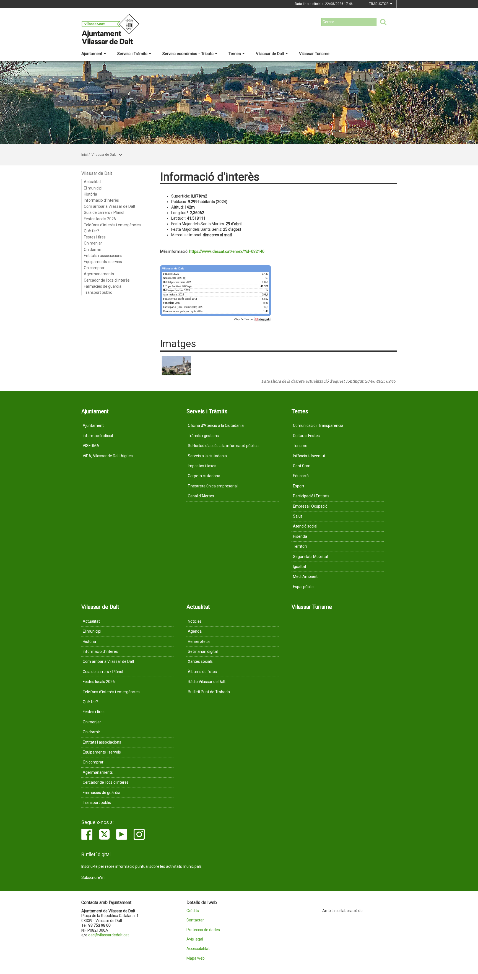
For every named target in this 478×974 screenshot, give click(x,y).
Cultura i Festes (306, 435)
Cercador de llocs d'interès (107, 280)
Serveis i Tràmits (132, 53)
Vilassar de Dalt (270, 53)
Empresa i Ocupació (310, 506)
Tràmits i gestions (203, 435)
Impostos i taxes (202, 466)
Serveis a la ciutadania (207, 456)
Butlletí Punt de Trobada (209, 692)
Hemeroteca (199, 641)
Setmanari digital (203, 651)
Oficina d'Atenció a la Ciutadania (216, 425)
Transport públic (98, 292)
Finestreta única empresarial (213, 486)
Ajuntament (91, 53)
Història (90, 194)
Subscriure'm (93, 877)
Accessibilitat (198, 949)
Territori (300, 546)
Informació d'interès (101, 200)
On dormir (92, 249)
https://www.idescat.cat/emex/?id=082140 (226, 251)
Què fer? (91, 231)
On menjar (93, 243)
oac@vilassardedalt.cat (108, 935)
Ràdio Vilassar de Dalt (206, 681)
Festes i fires (95, 237)
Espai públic (303, 587)
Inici (84, 155)
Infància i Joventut (309, 456)
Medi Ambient (305, 576)
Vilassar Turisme (314, 53)
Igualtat (299, 566)
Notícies (195, 621)
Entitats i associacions (103, 255)
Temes (234, 53)
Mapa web (195, 958)
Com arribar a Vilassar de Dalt (109, 206)
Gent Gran (301, 466)
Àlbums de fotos (202, 671)
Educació (301, 476)
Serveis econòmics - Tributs (188, 53)
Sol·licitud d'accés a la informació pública (223, 445)
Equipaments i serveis (103, 261)
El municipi (93, 188)
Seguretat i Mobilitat (310, 556)
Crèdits (192, 911)
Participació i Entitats (311, 496)
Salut (297, 516)
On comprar (94, 268)
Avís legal (194, 939)
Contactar (195, 920)
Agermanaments (99, 274)
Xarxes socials (200, 661)
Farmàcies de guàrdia (102, 286)
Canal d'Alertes (201, 496)
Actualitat (92, 182)
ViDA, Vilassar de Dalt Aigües (108, 456)
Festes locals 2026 (100, 219)
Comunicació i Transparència (318, 425)
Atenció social (305, 526)
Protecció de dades (203, 930)
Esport (298, 486)
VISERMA (91, 445)
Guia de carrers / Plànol (104, 212)
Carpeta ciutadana (204, 476)
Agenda (195, 631)
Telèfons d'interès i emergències (112, 225)
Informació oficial (98, 435)
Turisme (300, 445)
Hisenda (300, 536)
